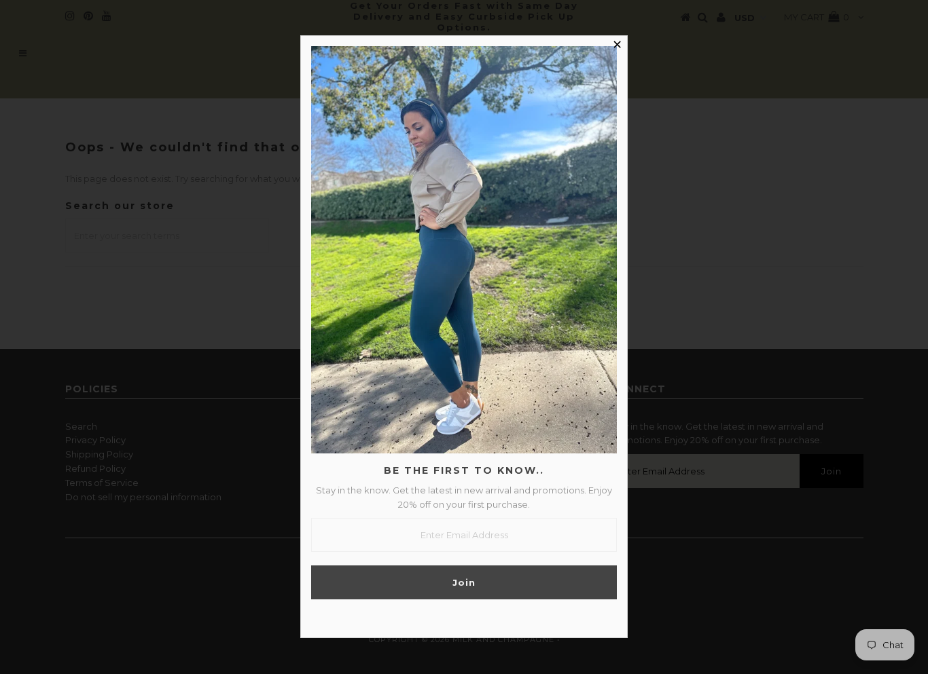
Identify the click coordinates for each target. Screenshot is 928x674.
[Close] (617, 46)
